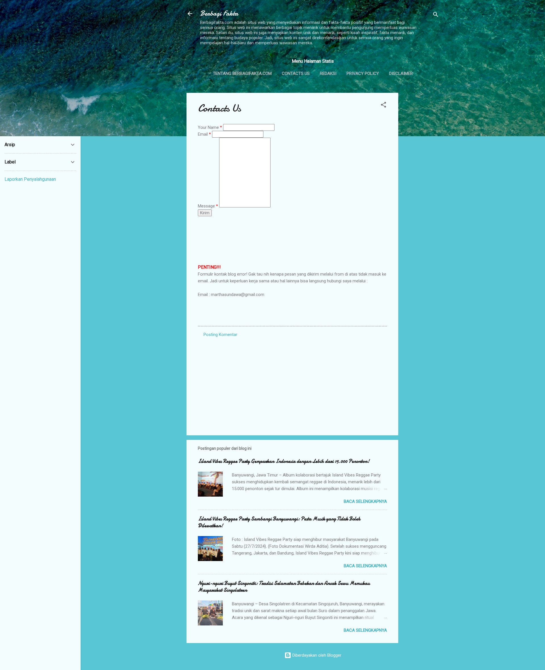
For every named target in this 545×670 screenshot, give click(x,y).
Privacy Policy (363, 73)
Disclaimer (401, 73)
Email (204, 134)
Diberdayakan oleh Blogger (316, 655)
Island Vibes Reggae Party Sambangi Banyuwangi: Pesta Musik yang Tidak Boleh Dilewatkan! (279, 522)
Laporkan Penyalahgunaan (30, 179)
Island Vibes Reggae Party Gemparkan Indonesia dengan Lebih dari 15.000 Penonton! (284, 461)
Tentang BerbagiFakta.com (242, 73)
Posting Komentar (220, 334)
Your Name (210, 127)
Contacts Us (296, 73)
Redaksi (328, 73)
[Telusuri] (435, 15)
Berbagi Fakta (219, 13)
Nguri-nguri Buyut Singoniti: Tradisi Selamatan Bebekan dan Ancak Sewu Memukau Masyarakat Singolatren (284, 587)
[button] (383, 105)
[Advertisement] (421, 178)
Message (208, 206)
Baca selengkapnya (365, 501)
